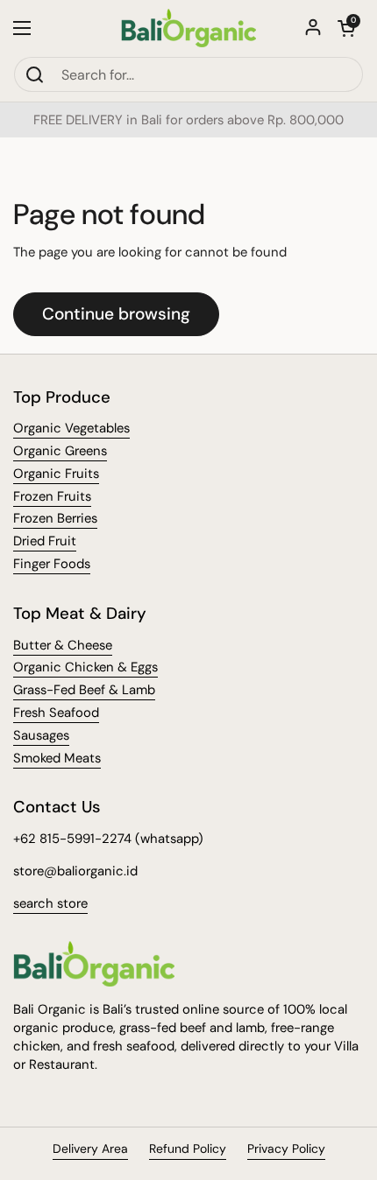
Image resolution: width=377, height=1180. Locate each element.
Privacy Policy (286, 1148)
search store (50, 903)
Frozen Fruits (52, 496)
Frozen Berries (55, 518)
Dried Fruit (44, 541)
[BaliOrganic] (189, 28)
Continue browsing (116, 314)
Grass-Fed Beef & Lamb (84, 690)
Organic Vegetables (71, 428)
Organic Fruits (56, 473)
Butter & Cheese (62, 645)
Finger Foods (51, 563)
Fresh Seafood (56, 712)
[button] (346, 28)
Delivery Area (90, 1148)
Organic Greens (60, 451)
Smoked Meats (57, 758)
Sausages (41, 735)
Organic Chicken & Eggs (85, 667)
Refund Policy (187, 1148)
